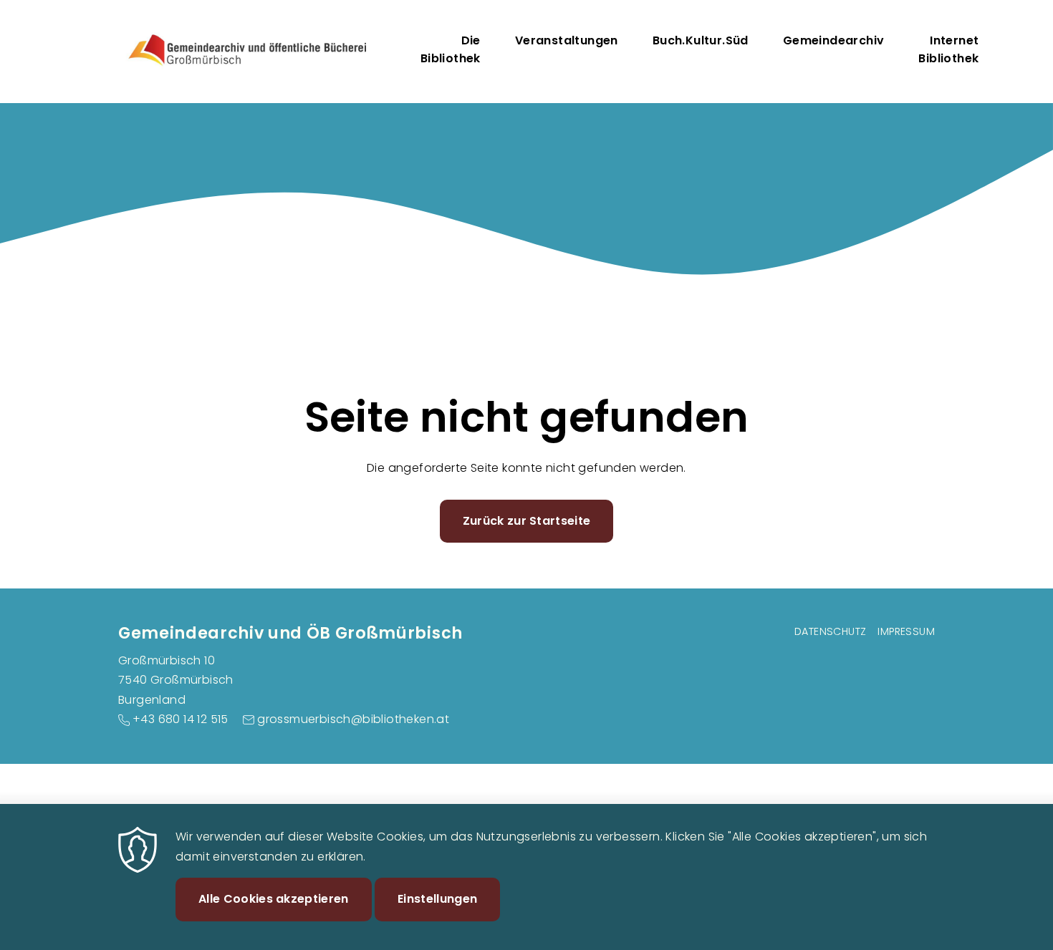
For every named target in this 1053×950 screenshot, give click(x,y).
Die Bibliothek (450, 49)
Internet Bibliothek (948, 49)
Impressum (906, 631)
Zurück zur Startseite (527, 521)
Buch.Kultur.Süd (701, 40)
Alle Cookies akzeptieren (273, 899)
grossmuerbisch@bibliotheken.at (353, 719)
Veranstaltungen (566, 40)
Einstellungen (437, 899)
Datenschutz (830, 631)
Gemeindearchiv (834, 40)
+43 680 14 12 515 (181, 719)
